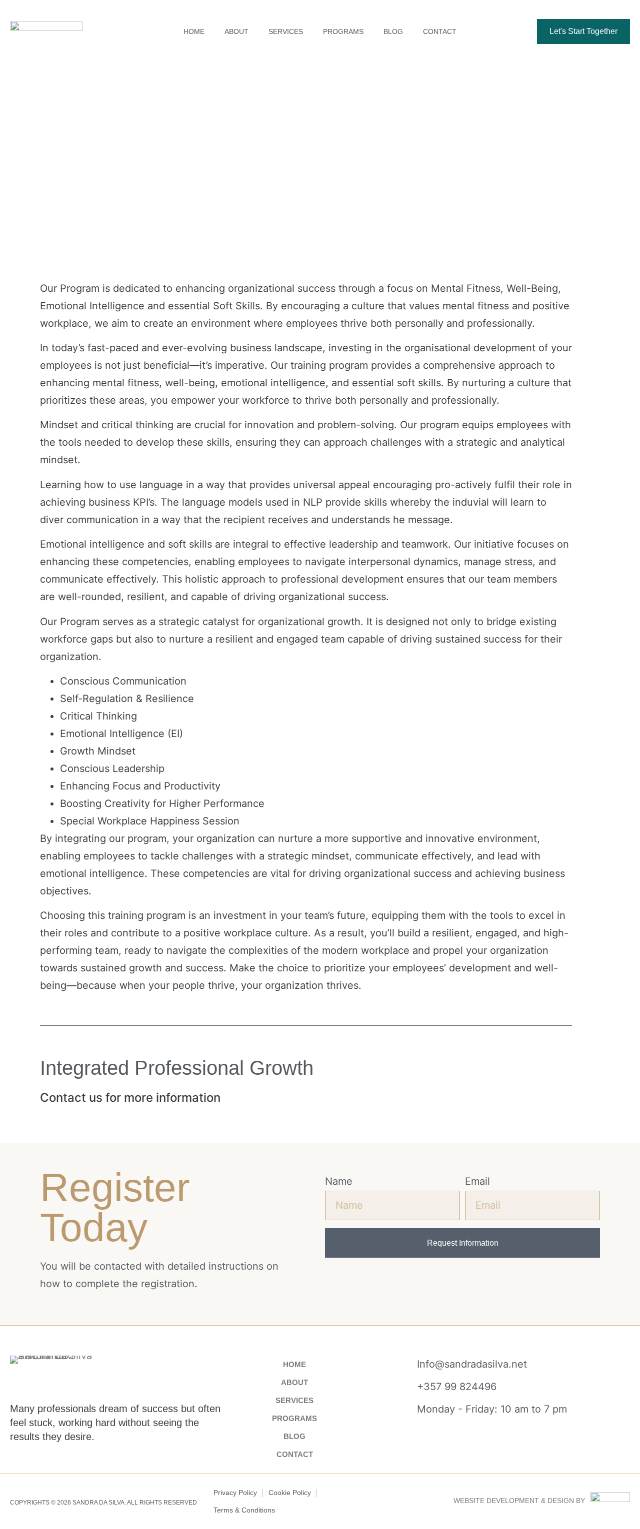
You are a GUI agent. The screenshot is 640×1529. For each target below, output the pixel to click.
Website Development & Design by (519, 1501)
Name (338, 1181)
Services (285, 31)
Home (194, 31)
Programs (343, 31)
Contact (439, 31)
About (236, 31)
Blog (393, 31)
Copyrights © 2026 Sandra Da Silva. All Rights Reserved (103, 1502)
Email (477, 1181)
